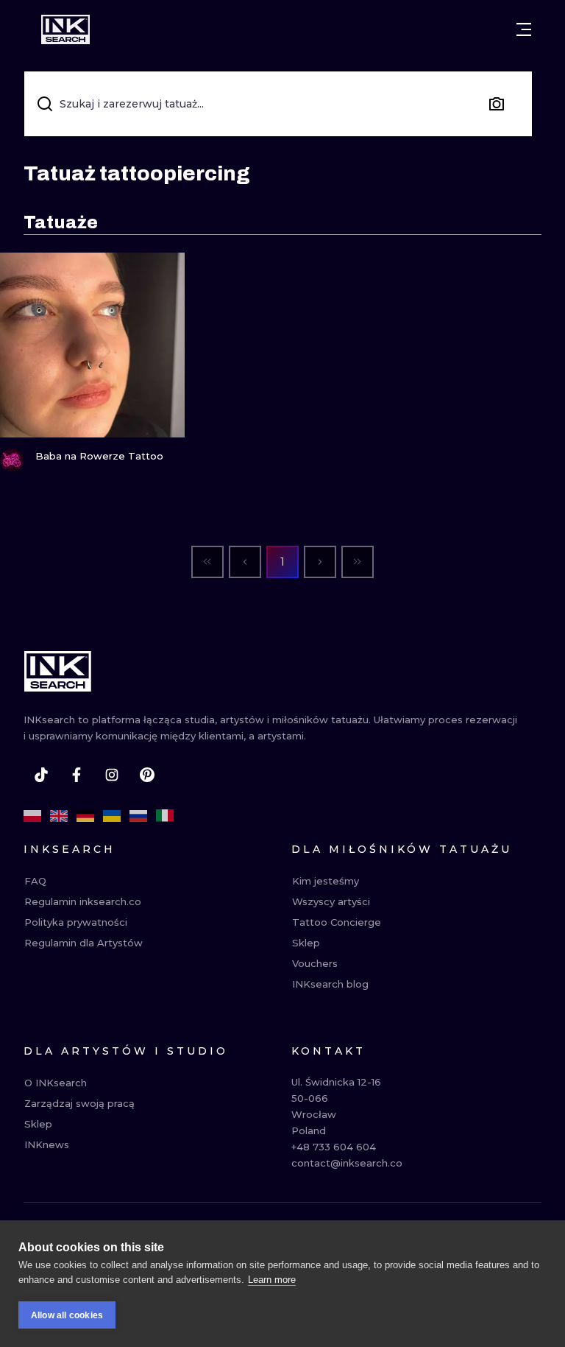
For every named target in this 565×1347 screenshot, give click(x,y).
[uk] (112, 816)
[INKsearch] (65, 29)
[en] (59, 816)
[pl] (32, 816)
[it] (165, 816)
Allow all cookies (67, 1315)
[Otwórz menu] (523, 29)
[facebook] (76, 774)
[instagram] (111, 774)
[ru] (138, 816)
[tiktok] (41, 774)
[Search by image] (496, 103)
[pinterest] (147, 774)
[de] (85, 816)
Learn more (272, 1279)
